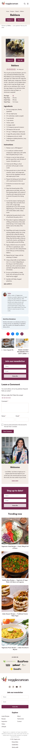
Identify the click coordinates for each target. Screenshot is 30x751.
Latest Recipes (5, 716)
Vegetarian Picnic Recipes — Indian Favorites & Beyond (15, 648)
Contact (19, 721)
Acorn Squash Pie (8, 350)
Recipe (9, 20)
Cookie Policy (15, 744)
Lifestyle (4, 726)
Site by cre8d (15, 747)
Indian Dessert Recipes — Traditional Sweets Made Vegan (15, 614)
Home (7, 11)
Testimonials (20, 719)
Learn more (15, 480)
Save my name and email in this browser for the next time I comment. (15, 425)
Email (18, 416)
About (19, 716)
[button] (7, 69)
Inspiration (4, 721)
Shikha (9, 293)
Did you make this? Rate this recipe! (12, 395)
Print (19, 60)
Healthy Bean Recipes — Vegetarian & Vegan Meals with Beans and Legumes (15, 581)
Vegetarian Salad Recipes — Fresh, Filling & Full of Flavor (15, 547)
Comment (5, 401)
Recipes (12, 11)
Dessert (17, 11)
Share (19, 20)
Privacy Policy (15, 742)
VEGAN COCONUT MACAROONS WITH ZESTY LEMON (22, 351)
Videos (3, 724)
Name (4, 416)
